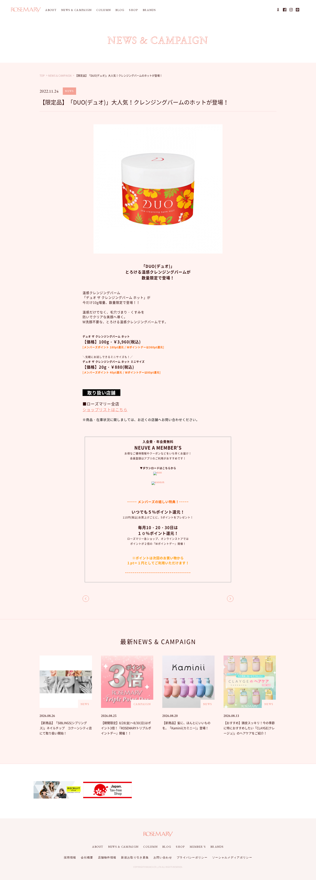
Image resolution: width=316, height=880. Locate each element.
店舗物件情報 (107, 857)
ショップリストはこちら (105, 410)
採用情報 (70, 857)
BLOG (119, 10)
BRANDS (149, 10)
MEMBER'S (198, 847)
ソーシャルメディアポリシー (232, 857)
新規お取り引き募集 (135, 857)
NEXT (230, 598)
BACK (86, 598)
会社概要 (87, 857)
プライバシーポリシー (192, 857)
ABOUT (51, 10)
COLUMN (103, 10)
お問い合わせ (162, 857)
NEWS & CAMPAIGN (76, 10)
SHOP (133, 10)
